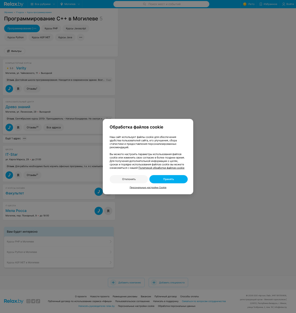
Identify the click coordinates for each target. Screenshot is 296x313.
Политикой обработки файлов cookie (161, 167)
